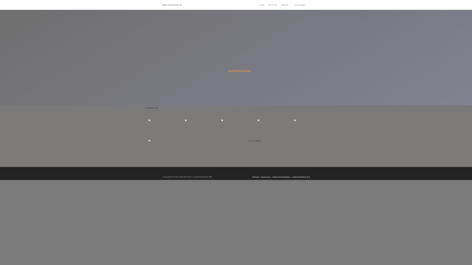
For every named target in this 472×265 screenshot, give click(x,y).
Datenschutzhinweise (281, 177)
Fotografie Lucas (151, 108)
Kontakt (255, 177)
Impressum (265, 177)
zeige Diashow (254, 141)
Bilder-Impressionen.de (172, 5)
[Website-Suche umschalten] (309, 5)
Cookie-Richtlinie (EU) (301, 177)
